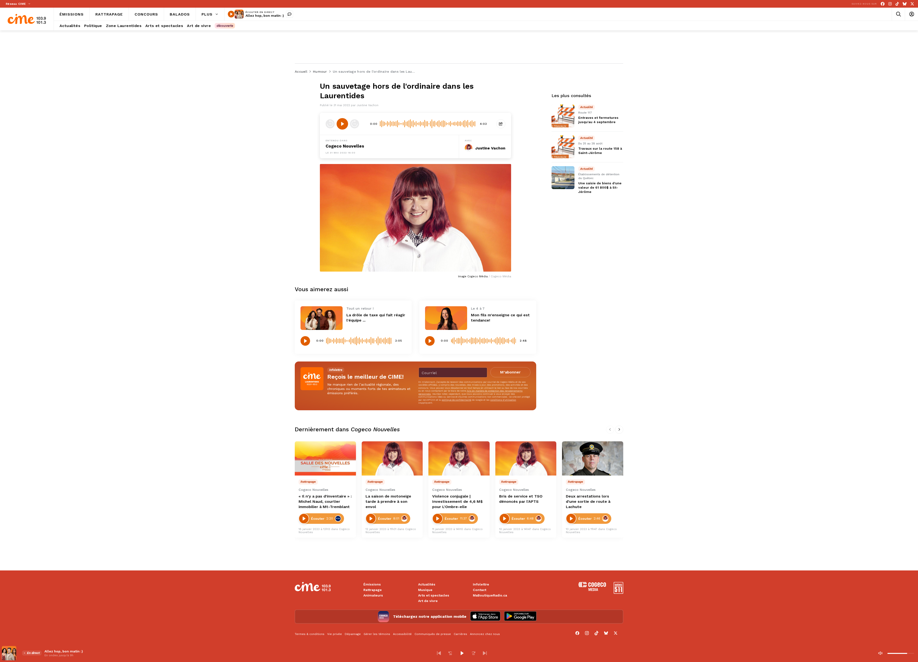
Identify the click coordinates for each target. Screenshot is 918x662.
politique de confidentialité (456, 400)
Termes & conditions (309, 634)
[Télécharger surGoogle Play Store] (520, 616)
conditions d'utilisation (503, 400)
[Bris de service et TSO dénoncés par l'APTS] (526, 458)
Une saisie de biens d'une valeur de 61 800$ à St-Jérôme (600, 187)
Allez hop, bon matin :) (265, 15)
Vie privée (334, 634)
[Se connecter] (911, 14)
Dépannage (353, 634)
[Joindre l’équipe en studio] (289, 14)
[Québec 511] (618, 592)
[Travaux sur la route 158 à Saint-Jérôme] (563, 146)
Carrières (460, 634)
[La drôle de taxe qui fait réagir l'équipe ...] (322, 318)
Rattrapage (372, 590)
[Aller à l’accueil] (27, 19)
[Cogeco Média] (592, 589)
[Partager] (500, 123)
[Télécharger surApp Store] (485, 616)
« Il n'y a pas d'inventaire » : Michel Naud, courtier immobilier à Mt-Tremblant (325, 501)
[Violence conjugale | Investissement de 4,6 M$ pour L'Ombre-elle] (459, 458)
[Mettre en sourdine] (880, 653)
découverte (225, 25)
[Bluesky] (905, 4)
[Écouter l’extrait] (342, 124)
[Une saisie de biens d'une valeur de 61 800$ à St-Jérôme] (563, 177)
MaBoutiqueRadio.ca (490, 595)
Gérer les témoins (377, 634)
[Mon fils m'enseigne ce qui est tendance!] (446, 318)
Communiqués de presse (433, 634)
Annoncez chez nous (485, 634)
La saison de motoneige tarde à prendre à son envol (388, 501)
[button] (439, 653)
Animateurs (373, 595)
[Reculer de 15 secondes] (330, 123)
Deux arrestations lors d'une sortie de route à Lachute (588, 501)
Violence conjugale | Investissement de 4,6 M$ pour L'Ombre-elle (457, 501)
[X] (912, 4)
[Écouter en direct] (231, 14)
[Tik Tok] (897, 4)
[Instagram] (890, 4)
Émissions (372, 584)
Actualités (426, 584)
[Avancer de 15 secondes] (354, 123)
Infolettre (481, 584)
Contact (479, 590)
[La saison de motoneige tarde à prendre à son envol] (392, 458)
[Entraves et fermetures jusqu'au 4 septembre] (563, 115)
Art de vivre (428, 601)
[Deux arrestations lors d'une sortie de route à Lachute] (592, 458)
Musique (425, 590)
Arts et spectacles (433, 595)
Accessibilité (402, 634)
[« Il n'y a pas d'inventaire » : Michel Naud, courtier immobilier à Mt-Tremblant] (325, 458)
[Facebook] (883, 4)
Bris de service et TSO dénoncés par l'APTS (520, 499)
